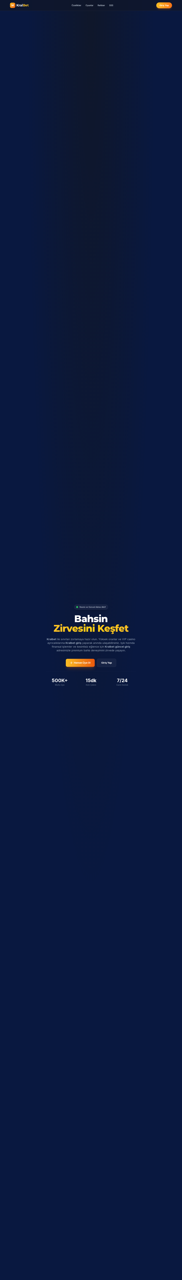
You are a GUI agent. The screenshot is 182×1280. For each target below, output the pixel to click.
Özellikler (76, 5)
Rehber (101, 5)
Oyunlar (89, 5)
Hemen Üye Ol (82, 662)
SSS (111, 5)
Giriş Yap (164, 5)
